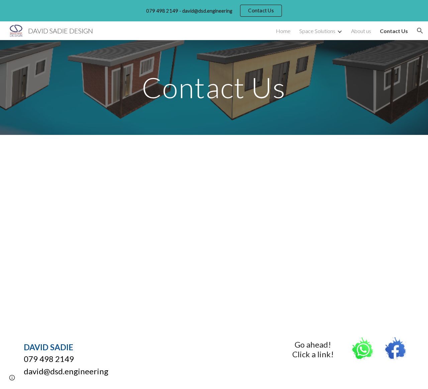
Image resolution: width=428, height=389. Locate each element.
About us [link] (361, 31)
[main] (214, 87)
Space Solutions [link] (317, 31)
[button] (420, 31)
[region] (214, 10)
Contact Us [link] (394, 31)
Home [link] (283, 31)
